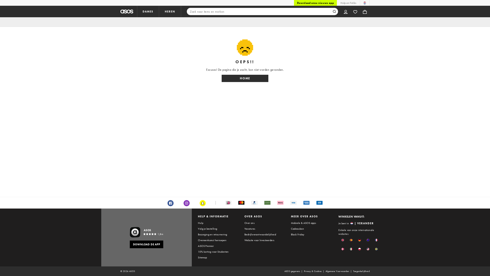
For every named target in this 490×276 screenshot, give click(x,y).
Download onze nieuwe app (315, 3)
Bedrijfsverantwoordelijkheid (260, 234)
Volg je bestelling (207, 228)
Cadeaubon (297, 228)
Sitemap (202, 257)
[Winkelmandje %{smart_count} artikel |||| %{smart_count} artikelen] (365, 11)
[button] (342, 240)
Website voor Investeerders (259, 240)
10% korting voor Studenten (213, 251)
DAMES (148, 11)
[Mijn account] (345, 11)
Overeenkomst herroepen (212, 240)
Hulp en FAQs (348, 3)
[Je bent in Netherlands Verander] (364, 3)
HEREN (170, 11)
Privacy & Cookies (313, 271)
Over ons (249, 223)
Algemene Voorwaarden (337, 271)
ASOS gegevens (292, 271)
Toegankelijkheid (361, 271)
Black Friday (297, 234)
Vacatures (249, 228)
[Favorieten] (355, 11)
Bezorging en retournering (212, 234)
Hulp (200, 223)
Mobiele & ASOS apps (303, 223)
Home (245, 78)
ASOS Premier (206, 246)
